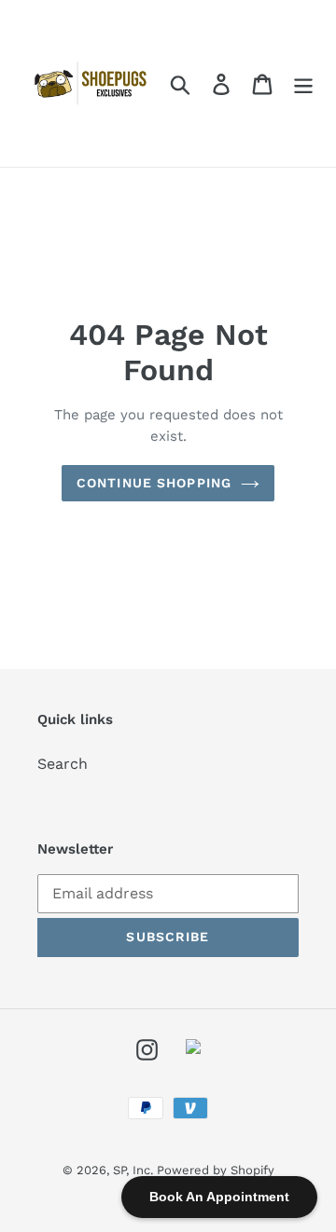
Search (62, 764)
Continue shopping (154, 482)
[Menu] (303, 83)
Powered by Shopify (215, 1170)
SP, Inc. (135, 1170)
